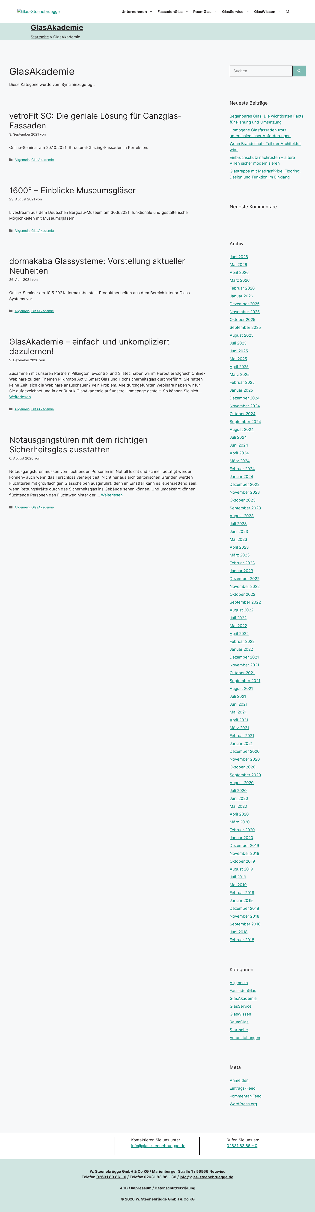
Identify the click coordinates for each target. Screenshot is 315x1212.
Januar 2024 (241, 476)
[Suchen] (299, 71)
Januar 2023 (241, 570)
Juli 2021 (238, 696)
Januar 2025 (241, 390)
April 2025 (239, 366)
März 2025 (240, 374)
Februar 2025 (242, 382)
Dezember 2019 (244, 845)
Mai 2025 (238, 359)
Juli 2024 (238, 437)
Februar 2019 (242, 892)
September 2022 (245, 602)
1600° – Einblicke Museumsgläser (72, 190)
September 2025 (245, 327)
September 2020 (245, 775)
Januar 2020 (241, 837)
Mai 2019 (238, 885)
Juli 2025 (238, 343)
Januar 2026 (241, 296)
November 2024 (245, 406)
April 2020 (239, 814)
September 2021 (245, 680)
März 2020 (240, 822)
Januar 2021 (241, 743)
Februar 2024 (242, 468)
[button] (288, 11)
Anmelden (239, 1080)
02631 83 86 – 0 (242, 1145)
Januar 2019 (241, 900)
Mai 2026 (238, 264)
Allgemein (22, 160)
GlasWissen (264, 11)
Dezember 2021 (244, 657)
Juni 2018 (238, 932)
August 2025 (241, 335)
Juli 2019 (238, 877)
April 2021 (239, 720)
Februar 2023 (242, 563)
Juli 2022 (238, 618)
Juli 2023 (238, 523)
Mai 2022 (238, 625)
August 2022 (241, 610)
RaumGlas (202, 11)
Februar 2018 (242, 939)
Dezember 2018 (244, 908)
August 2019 (241, 869)
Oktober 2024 (243, 413)
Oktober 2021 (242, 673)
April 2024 (239, 453)
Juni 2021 (238, 704)
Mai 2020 (238, 806)
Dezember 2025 (244, 304)
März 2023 (240, 555)
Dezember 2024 (245, 398)
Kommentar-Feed (246, 1096)
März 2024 (240, 461)
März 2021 (239, 727)
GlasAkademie (57, 27)
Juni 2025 (239, 351)
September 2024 (245, 421)
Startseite (40, 37)
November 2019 (244, 853)
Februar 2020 (242, 830)
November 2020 (245, 759)
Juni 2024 (239, 445)
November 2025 (245, 311)
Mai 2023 (238, 539)
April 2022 (239, 633)
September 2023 (245, 508)
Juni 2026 (239, 256)
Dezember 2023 (245, 484)
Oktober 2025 (242, 319)
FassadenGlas (170, 11)
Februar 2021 (242, 735)
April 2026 (239, 272)
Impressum (141, 1188)
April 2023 (239, 547)
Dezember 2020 (245, 751)
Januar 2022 (241, 649)
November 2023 (245, 492)
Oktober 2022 (242, 594)
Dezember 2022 (244, 578)
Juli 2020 (238, 790)
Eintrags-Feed (243, 1088)
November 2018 (244, 916)
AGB (124, 1188)
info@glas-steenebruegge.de (158, 1145)
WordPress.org (243, 1104)
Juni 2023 (239, 531)
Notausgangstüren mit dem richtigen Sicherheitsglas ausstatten (78, 444)
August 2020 (242, 782)
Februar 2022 (242, 641)
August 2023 (242, 516)
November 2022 (245, 586)
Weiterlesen (20, 397)
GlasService (233, 11)
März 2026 (240, 280)
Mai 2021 (238, 712)
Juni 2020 (239, 798)
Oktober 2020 (243, 767)
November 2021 (244, 665)
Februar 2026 (242, 288)
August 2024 (242, 429)
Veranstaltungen (245, 1037)
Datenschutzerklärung (175, 1188)
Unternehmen (134, 11)
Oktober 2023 (243, 500)
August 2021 (241, 688)
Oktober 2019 (242, 861)
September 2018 (245, 924)
